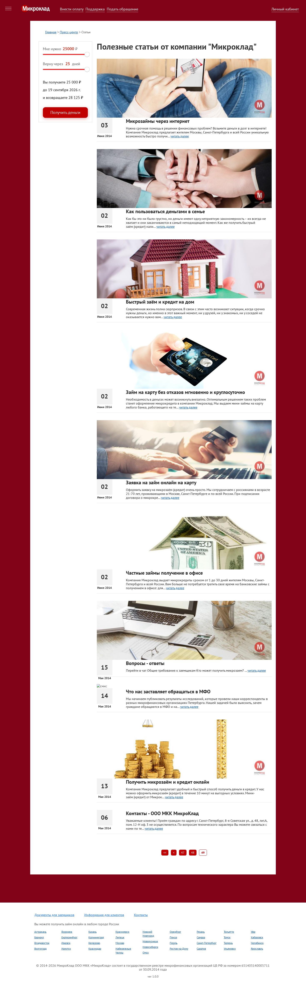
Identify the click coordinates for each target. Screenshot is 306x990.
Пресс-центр (69, 32)
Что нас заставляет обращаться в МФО (168, 691)
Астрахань (40, 932)
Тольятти (229, 932)
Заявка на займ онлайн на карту (161, 482)
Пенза (173, 937)
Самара (201, 937)
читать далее (179, 136)
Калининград (96, 937)
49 (203, 852)
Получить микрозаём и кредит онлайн (167, 782)
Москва (120, 943)
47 (182, 852)
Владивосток (41, 943)
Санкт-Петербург (206, 943)
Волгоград (40, 948)
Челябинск (257, 943)
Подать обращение (122, 9)
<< (164, 852)
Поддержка (95, 9)
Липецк (120, 937)
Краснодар (94, 948)
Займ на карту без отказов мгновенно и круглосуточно (185, 392)
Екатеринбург (69, 937)
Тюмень (228, 943)
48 (192, 852)
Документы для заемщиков (54, 915)
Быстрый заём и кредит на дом (160, 302)
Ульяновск (230, 948)
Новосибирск (150, 947)
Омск (146, 952)
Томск (227, 937)
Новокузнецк (150, 941)
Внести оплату (71, 9)
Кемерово (94, 943)
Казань (92, 932)
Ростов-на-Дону (179, 948)
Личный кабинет (285, 9)
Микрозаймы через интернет (157, 121)
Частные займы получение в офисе (164, 573)
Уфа (253, 932)
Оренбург (175, 932)
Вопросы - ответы (145, 663)
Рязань (201, 932)
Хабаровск (257, 937)
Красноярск (122, 932)
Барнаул (39, 937)
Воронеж (66, 932)
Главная (50, 32)
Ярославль (257, 948)
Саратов (201, 948)
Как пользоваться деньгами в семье (165, 211)
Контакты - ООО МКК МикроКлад (162, 813)
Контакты (141, 915)
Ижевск (65, 943)
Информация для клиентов (104, 915)
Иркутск (66, 948)
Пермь (173, 943)
